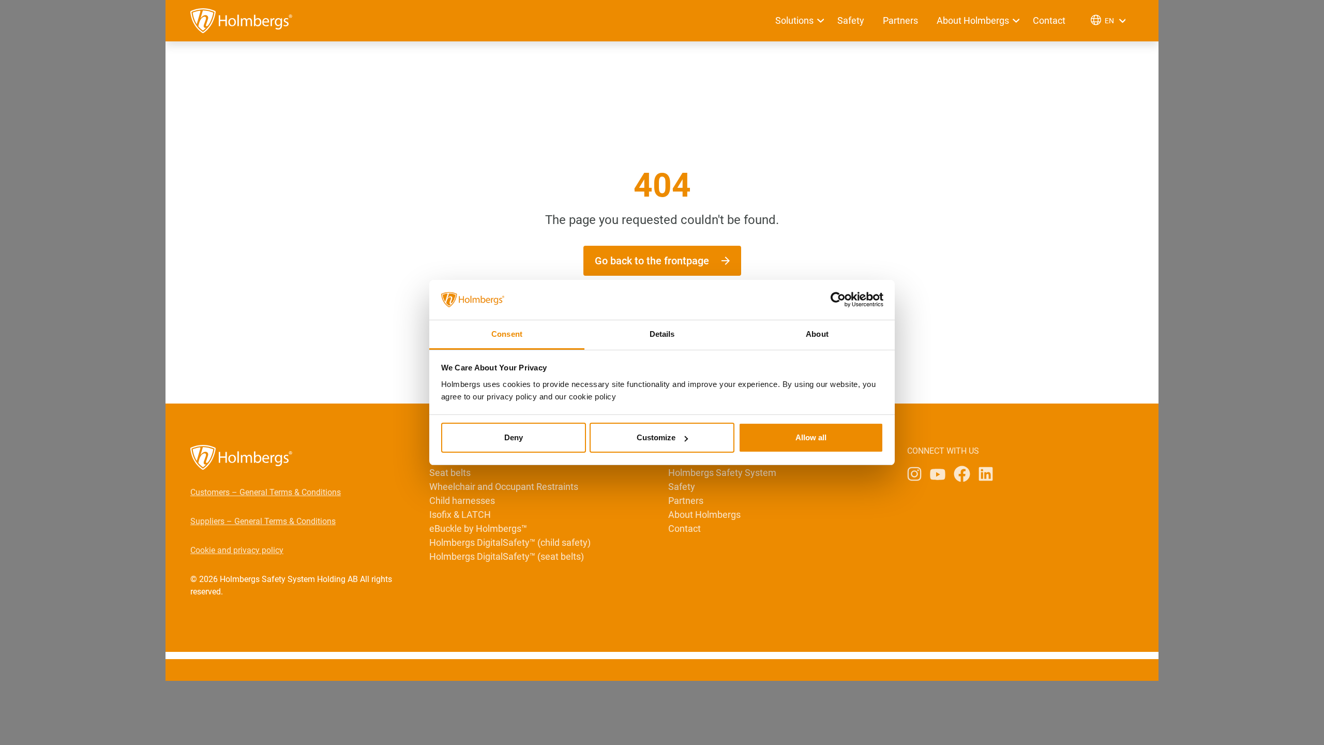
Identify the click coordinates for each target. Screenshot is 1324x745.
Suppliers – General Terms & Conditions (263, 521)
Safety (850, 20)
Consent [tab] (506, 334)
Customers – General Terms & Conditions (265, 492)
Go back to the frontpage (652, 261)
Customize (656, 437)
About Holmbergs (973, 20)
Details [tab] (662, 334)
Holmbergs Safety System (722, 472)
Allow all (810, 437)
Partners (900, 20)
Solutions (794, 20)
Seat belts (450, 472)
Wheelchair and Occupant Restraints (503, 486)
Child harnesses (462, 500)
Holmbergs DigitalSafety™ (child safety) (510, 542)
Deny (513, 437)
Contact (1049, 20)
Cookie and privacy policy (236, 550)
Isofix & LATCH (460, 514)
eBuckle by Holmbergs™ (478, 528)
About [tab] (817, 334)
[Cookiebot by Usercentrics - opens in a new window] (838, 300)
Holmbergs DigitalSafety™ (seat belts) (506, 556)
